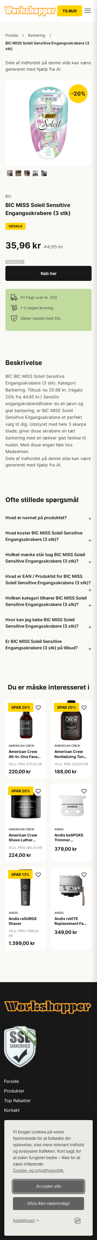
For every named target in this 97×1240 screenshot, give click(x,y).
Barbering (36, 35)
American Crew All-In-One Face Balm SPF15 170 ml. (23, 758)
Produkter (14, 1091)
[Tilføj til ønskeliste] (38, 708)
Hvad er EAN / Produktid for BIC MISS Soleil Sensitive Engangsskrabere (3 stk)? (48, 579)
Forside (11, 35)
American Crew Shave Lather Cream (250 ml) (23, 840)
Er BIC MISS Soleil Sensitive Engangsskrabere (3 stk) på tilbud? (41, 644)
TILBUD (70, 11)
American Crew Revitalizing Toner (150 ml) (71, 756)
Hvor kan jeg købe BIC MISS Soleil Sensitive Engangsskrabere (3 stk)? (42, 623)
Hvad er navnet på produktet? (36, 517)
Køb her (49, 273)
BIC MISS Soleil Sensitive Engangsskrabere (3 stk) (47, 46)
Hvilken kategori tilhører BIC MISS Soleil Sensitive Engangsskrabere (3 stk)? (46, 601)
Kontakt (12, 1110)
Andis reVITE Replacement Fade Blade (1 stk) (71, 923)
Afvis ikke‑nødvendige (48, 1203)
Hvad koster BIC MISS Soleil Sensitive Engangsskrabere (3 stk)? (43, 536)
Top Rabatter (17, 1100)
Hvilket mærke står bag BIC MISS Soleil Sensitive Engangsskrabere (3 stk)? (45, 558)
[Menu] (87, 10)
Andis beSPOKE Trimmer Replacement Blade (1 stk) (69, 842)
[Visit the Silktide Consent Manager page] (77, 1220)
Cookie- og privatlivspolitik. (38, 1170)
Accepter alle (48, 1186)
